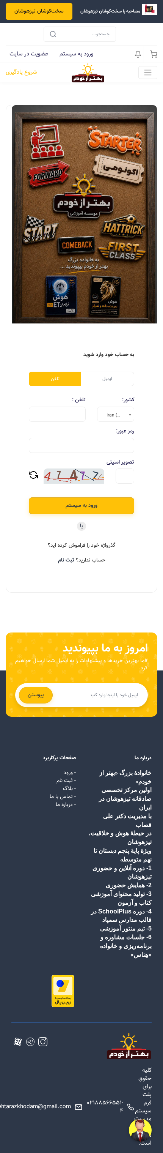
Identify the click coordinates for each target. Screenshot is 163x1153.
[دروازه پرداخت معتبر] (63, 991)
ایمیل (107, 378)
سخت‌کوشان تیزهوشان (39, 11)
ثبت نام (66, 560)
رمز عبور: (125, 431)
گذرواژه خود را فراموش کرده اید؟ (82, 545)
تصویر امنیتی (120, 462)
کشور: (128, 400)
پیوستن (36, 695)
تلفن (55, 378)
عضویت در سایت (28, 53)
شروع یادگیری (21, 72)
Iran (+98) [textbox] (117, 415)
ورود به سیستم (76, 53)
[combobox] (115, 414)
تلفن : (79, 400)
